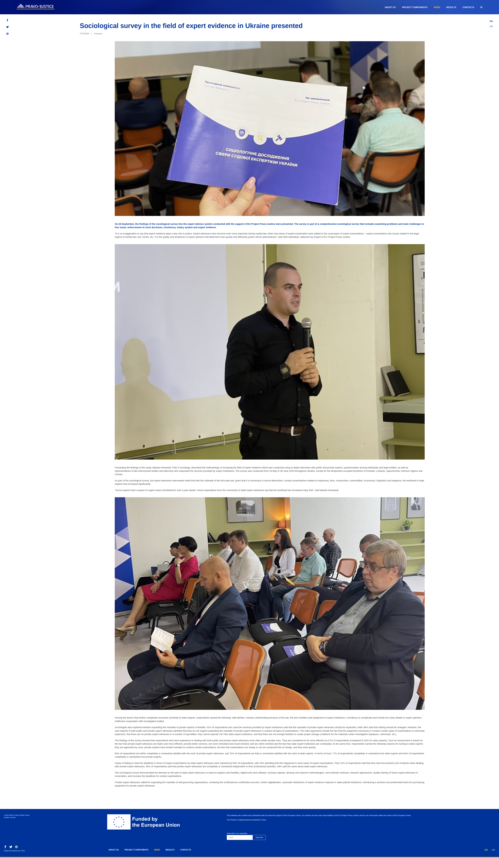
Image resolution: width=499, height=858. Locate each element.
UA (491, 26)
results (451, 7)
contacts (468, 7)
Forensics (98, 33)
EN (491, 21)
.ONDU (22, 851)
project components (415, 7)
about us (390, 7)
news (437, 7)
